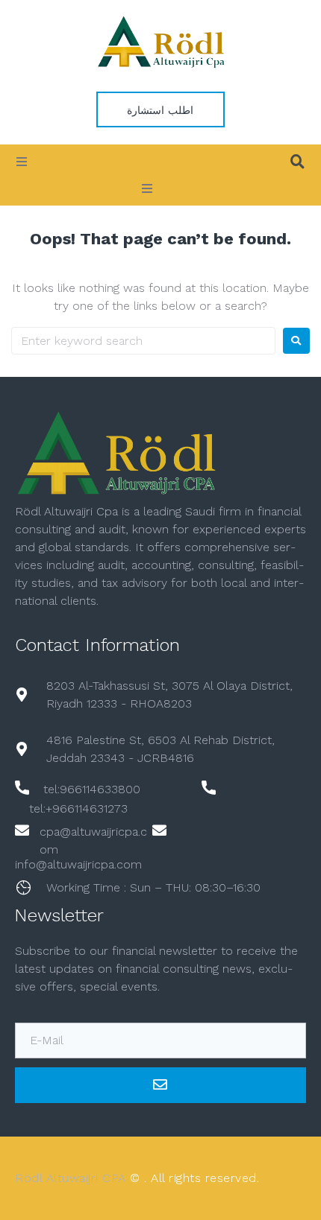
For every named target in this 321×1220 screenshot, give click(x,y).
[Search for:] (143, 341)
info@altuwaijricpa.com (78, 864)
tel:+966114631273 (78, 808)
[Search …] (297, 161)
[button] (21, 161)
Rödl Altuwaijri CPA (70, 1178)
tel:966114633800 (91, 789)
